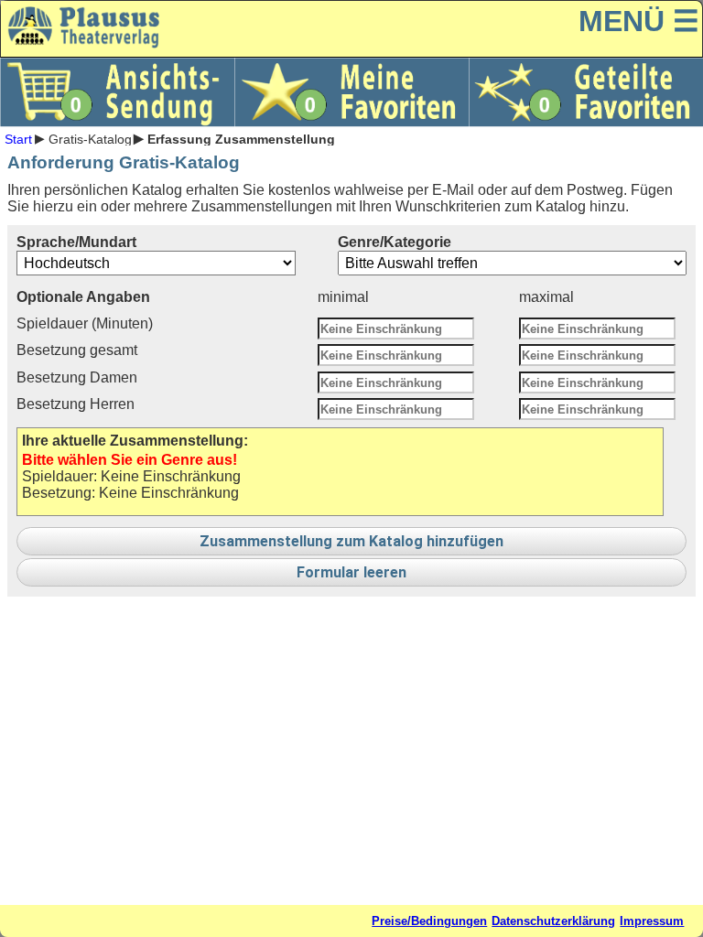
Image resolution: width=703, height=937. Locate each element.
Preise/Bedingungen (429, 921)
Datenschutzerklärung (553, 921)
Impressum (652, 921)
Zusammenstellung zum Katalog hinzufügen (351, 541)
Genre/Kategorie (394, 242)
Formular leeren (351, 572)
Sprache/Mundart (76, 242)
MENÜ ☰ (639, 21)
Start (18, 138)
